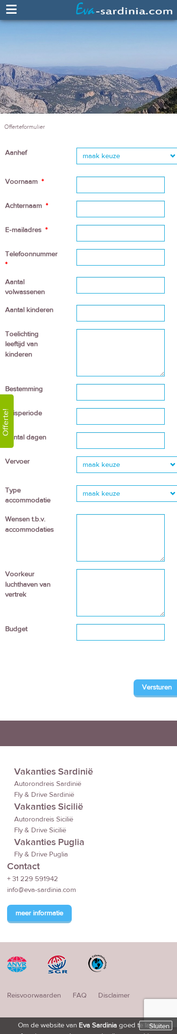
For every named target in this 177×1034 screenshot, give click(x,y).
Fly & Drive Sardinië (44, 794)
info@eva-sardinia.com (41, 889)
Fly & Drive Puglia (41, 854)
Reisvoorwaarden (34, 995)
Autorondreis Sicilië (43, 819)
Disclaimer (114, 995)
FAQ (79, 995)
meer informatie (39, 913)
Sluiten (159, 1026)
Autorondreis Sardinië (47, 783)
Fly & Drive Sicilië (40, 830)
